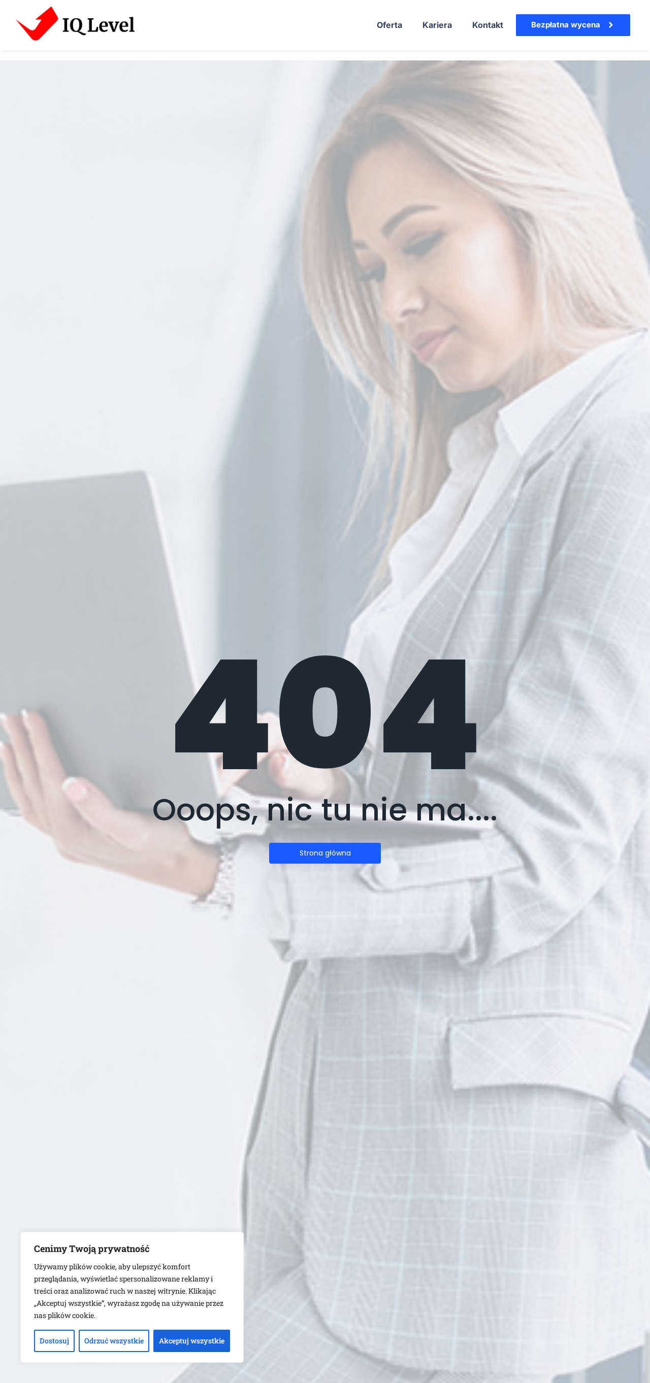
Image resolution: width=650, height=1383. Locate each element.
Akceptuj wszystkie (191, 1340)
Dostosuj (54, 1340)
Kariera (437, 25)
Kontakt (487, 25)
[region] (132, 1297)
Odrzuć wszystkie (114, 1340)
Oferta (389, 25)
